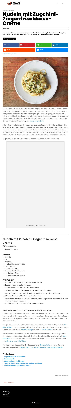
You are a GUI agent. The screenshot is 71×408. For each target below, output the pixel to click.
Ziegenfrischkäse (7, 53)
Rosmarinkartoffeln (37, 121)
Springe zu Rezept (9, 39)
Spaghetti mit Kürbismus (14, 361)
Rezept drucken (10, 246)
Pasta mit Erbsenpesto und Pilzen (17, 366)
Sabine (59, 375)
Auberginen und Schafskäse (15, 341)
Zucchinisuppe (47, 330)
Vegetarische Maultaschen (14, 357)
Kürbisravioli (9, 359)
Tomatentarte (45, 345)
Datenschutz (6, 396)
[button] (11, 45)
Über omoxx (6, 391)
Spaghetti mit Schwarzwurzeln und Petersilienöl (23, 363)
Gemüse (5, 28)
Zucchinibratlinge (26, 330)
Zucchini (14, 53)
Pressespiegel (6, 393)
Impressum (5, 394)
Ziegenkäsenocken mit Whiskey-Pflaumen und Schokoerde (41, 347)
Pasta (8, 28)
